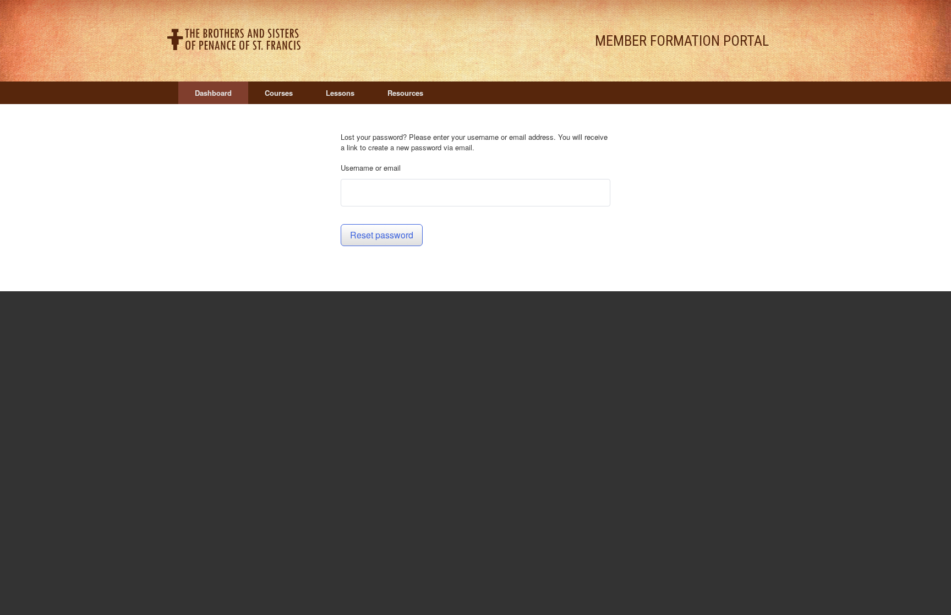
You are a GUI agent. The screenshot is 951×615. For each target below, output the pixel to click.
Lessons (340, 93)
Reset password (381, 234)
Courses (279, 93)
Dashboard (213, 93)
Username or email (371, 167)
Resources (405, 93)
